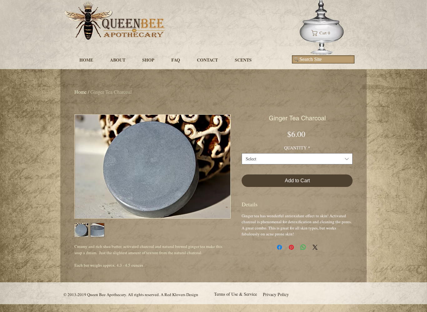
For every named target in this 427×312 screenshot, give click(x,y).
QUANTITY (297, 148)
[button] (323, 33)
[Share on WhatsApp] (303, 247)
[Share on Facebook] (279, 247)
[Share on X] (315, 247)
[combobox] (297, 158)
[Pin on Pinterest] (291, 247)
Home (80, 91)
